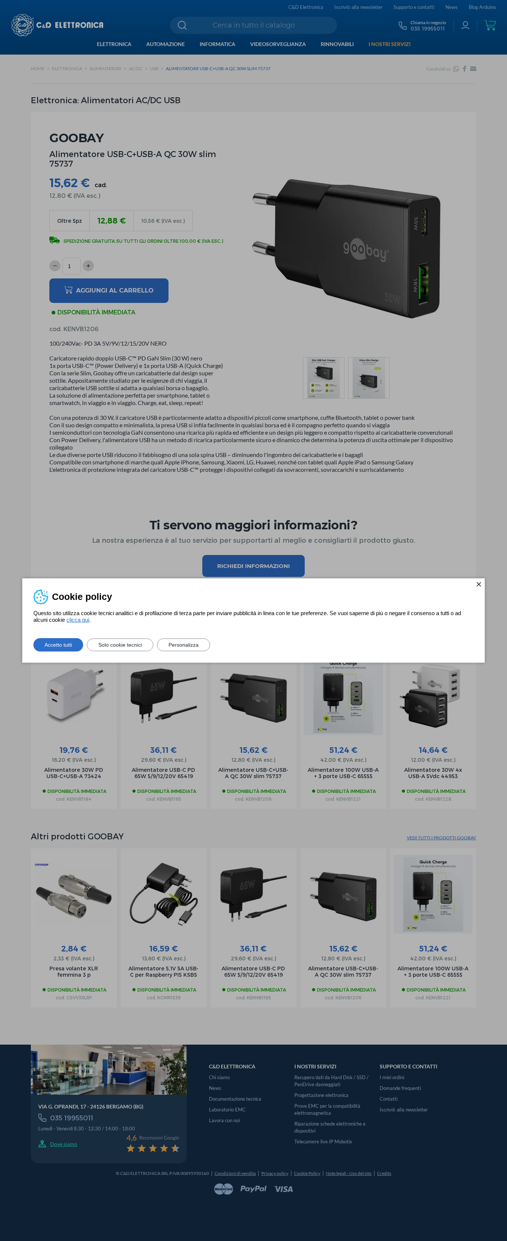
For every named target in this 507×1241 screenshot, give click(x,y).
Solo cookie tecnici (120, 645)
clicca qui (77, 620)
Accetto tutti (58, 645)
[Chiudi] (479, 584)
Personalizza (184, 645)
